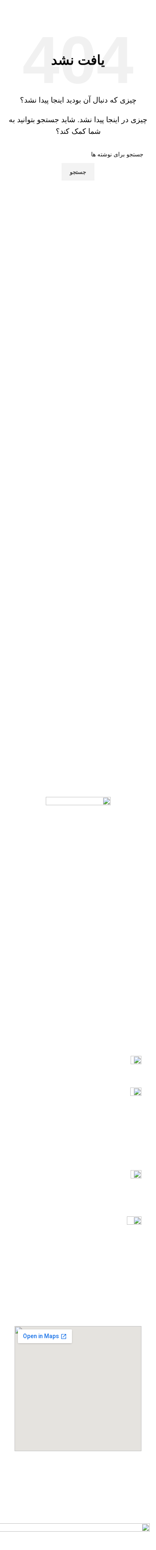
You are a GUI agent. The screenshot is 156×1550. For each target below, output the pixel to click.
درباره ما (130, 1010)
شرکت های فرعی (119, 982)
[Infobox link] (78, 1067)
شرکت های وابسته (118, 968)
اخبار (135, 996)
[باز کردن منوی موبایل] (146, 8)
